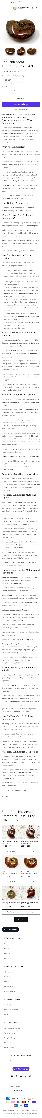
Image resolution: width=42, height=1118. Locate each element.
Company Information (12, 1028)
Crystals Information (11, 1005)
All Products (8, 972)
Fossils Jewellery (10, 991)
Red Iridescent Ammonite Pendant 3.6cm (10, 842)
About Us (7, 958)
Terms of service (10, 1113)
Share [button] (6, 797)
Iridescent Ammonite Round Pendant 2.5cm (11, 903)
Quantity (4, 86)
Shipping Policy (9, 1038)
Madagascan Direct (12, 1110)
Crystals (7, 977)
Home (6, 944)
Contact (7, 954)
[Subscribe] (31, 1061)
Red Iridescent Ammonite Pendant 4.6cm (29, 903)
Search (6, 949)
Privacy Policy (9, 1047)
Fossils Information (11, 1010)
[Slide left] (2, 51)
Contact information (22, 1113)
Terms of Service (10, 1033)
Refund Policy (9, 1043)
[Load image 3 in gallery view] (32, 51)
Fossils (6, 982)
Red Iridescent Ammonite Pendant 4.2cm (29, 842)
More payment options (21, 109)
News (6, 1014)
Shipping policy (25, 1110)
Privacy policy (34, 1113)
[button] (4, 8)
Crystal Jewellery (10, 986)
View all (21, 919)
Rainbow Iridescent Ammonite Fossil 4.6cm (9, 872)
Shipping (12, 83)
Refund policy (35, 1110)
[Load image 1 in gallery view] (10, 51)
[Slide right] (39, 51)
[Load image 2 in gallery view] (21, 51)
